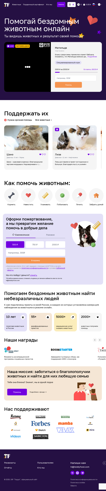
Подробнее (92, 57)
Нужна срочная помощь (19, 120)
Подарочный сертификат (33, 5)
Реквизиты (10, 462)
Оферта (73, 486)
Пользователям (45, 462)
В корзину (35, 260)
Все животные (42, 120)
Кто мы (49, 5)
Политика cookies (77, 483)
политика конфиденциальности (34, 268)
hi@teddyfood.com (79, 467)
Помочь (61, 4)
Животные (16, 5)
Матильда (61, 47)
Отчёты (8, 467)
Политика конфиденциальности (83, 479)
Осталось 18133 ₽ (91, 69)
